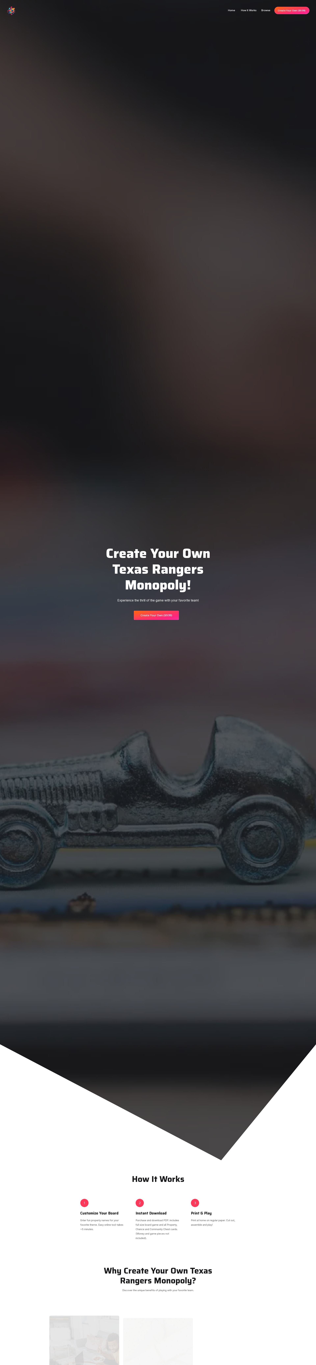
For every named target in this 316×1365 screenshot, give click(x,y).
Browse (265, 10)
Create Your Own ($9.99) (292, 10)
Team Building (231, 1362)
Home (232, 10)
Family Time (84, 1362)
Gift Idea (158, 1362)
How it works (248, 10)
